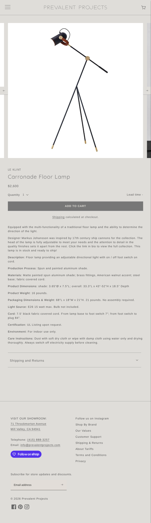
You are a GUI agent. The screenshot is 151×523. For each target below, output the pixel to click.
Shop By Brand (86, 424)
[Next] (147, 91)
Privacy (81, 461)
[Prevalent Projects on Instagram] (26, 508)
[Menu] (7, 7)
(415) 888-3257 (38, 439)
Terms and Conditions (91, 455)
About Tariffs (85, 448)
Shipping (58, 217)
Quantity (14, 194)
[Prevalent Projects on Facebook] (13, 508)
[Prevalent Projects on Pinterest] (20, 508)
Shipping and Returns (27, 360)
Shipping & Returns (89, 442)
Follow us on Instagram (92, 418)
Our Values (83, 430)
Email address (25, 480)
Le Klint (14, 169)
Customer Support (88, 436)
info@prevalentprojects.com (40, 445)
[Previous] (4, 91)
